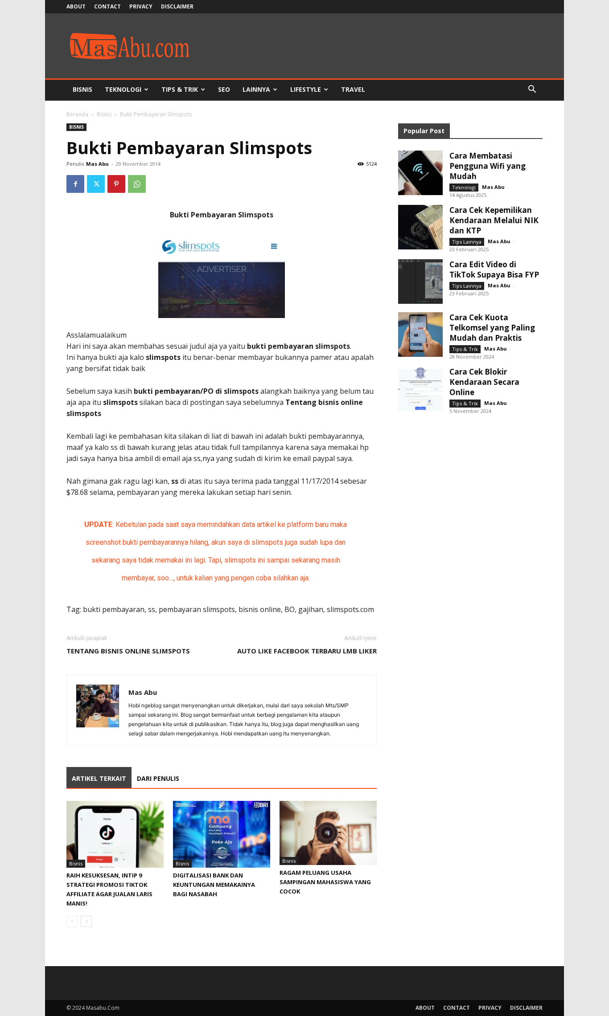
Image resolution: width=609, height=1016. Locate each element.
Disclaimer (177, 6)
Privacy (140, 6)
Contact (107, 6)
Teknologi (123, 89)
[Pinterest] (116, 184)
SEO (224, 89)
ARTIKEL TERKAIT (99, 778)
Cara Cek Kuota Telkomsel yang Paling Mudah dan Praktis (492, 327)
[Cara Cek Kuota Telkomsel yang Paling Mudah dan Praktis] (420, 334)
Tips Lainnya (466, 241)
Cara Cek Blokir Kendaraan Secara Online (484, 382)
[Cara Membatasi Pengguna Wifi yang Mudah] (420, 173)
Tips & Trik (179, 89)
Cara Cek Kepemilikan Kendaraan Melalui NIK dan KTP (494, 220)
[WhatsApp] (137, 184)
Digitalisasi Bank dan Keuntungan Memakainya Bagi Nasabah (214, 884)
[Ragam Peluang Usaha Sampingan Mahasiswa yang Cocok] (328, 833)
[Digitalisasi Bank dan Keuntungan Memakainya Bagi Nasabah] (221, 834)
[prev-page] (72, 921)
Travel (353, 89)
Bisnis (82, 89)
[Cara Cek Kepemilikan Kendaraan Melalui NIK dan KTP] (420, 227)
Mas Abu (97, 163)
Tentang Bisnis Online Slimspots (128, 650)
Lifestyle (305, 89)
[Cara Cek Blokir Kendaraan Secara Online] (420, 389)
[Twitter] (96, 184)
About (76, 6)
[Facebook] (75, 184)
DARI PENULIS (158, 778)
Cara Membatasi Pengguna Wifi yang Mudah (487, 166)
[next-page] (86, 921)
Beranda (77, 114)
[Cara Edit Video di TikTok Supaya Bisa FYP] (420, 281)
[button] (532, 90)
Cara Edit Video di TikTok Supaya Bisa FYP (494, 269)
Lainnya (256, 89)
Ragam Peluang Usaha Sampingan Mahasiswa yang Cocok (325, 882)
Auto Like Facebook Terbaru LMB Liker (307, 650)
